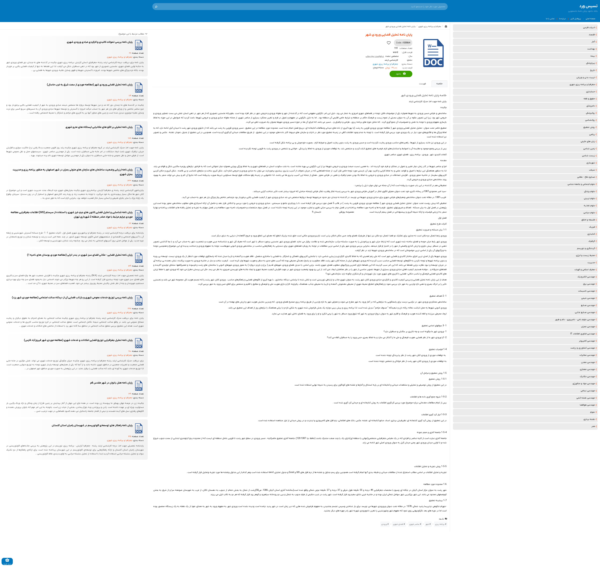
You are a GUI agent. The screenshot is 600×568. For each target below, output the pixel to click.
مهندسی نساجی (588, 390)
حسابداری (590, 91)
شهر (427, 524)
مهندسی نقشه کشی (585, 397)
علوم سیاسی (589, 212)
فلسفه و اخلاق (588, 219)
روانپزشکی (590, 113)
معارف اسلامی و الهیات (585, 269)
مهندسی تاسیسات (586, 291)
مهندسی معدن (588, 362)
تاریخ (592, 70)
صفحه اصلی (590, 18)
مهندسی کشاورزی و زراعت (582, 348)
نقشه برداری (589, 419)
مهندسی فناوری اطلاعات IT (582, 333)
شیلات (592, 170)
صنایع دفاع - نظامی (586, 177)
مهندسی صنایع (588, 305)
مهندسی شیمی (588, 298)
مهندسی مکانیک (587, 376)
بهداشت (591, 48)
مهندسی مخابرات (587, 355)
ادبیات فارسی (589, 27)
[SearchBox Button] (156, 6)
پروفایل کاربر (575, 18)
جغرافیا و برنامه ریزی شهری (582, 84)
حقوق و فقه (589, 98)
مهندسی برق (589, 284)
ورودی (384, 524)
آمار (593, 41)
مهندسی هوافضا (587, 404)
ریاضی (592, 134)
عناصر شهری (414, 524)
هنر (593, 426)
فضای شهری (398, 524)
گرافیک (591, 241)
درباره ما (562, 18)
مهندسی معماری (587, 369)
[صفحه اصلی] (446, 26)
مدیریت (591, 262)
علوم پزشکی (589, 191)
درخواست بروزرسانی (375, 56)
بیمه (592, 56)
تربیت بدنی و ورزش (585, 77)
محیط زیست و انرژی (585, 255)
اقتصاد (592, 34)
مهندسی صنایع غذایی (585, 312)
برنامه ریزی (440, 524)
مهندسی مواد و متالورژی (583, 383)
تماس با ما (550, 18)
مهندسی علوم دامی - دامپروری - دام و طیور (575, 319)
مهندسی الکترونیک (586, 276)
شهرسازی (590, 162)
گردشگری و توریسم (586, 248)
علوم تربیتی (589, 198)
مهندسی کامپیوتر (587, 340)
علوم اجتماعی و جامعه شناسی (581, 184)
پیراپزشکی (590, 63)
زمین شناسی (589, 148)
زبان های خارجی (588, 141)
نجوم (592, 412)
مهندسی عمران (588, 326)
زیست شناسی (588, 155)
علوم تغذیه (589, 205)
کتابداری (591, 234)
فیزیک (592, 227)
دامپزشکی (590, 105)
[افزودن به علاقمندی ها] (388, 42)
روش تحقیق (589, 127)
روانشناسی (590, 120)
